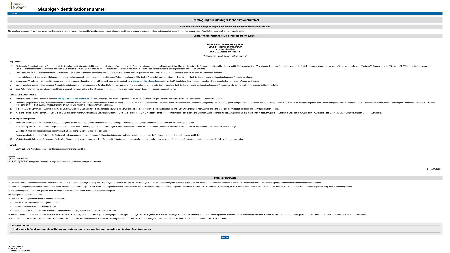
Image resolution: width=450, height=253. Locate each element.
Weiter (225, 237)
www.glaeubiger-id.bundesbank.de (143, 81)
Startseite (15, 13)
